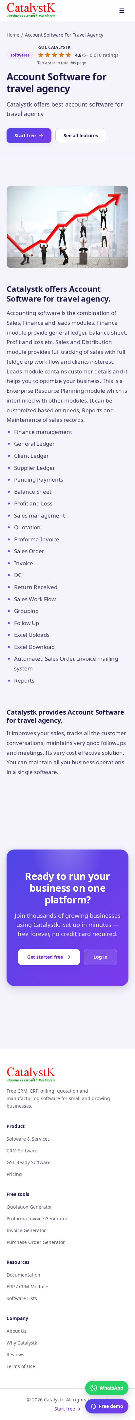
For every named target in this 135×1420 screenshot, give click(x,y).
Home (13, 35)
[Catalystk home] (31, 10)
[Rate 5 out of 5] (68, 55)
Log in (100, 957)
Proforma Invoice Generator (37, 1218)
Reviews (15, 1354)
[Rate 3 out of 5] (54, 55)
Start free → (67, 1409)
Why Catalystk (22, 1343)
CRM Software (22, 1151)
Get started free (45, 957)
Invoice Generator (26, 1230)
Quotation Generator (29, 1207)
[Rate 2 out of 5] (47, 55)
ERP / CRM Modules (28, 1286)
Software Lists (22, 1298)
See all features (81, 135)
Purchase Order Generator (36, 1242)
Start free (25, 135)
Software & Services (28, 1139)
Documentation (23, 1275)
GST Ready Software (28, 1162)
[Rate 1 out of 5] (40, 55)
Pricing (14, 1174)
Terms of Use (21, 1366)
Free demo (111, 1406)
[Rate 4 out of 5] (61, 55)
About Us (17, 1331)
